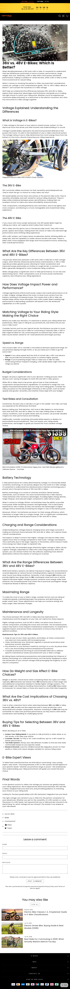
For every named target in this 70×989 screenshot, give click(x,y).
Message (6, 862)
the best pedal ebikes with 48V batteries (29, 794)
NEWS (7, 818)
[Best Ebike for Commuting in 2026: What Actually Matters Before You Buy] (12, 942)
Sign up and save (34, 979)
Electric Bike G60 (18, 177)
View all (35, 904)
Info (35, 962)
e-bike (38, 83)
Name (4, 844)
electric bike (39, 229)
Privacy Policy (50, 886)
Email (5, 853)
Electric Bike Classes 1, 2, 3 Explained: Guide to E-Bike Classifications (45, 913)
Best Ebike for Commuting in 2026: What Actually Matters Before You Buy (44, 940)
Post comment (35, 881)
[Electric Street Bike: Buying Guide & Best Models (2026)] (12, 928)
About (35, 968)
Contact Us (34, 973)
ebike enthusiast (18, 97)
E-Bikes (34, 956)
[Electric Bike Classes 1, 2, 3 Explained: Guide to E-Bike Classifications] (12, 915)
